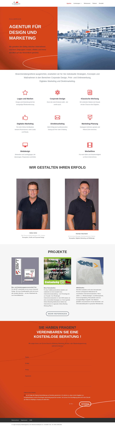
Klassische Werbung (90, 99)
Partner (95, 3)
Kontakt (101, 3)
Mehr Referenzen (57, 314)
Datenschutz (15, 420)
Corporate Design (57, 99)
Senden (85, 404)
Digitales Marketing (25, 124)
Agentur (69, 3)
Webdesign (25, 151)
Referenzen (87, 3)
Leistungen (76, 3)
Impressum (24, 420)
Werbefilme (90, 151)
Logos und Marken (25, 99)
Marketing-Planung (90, 124)
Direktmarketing (57, 124)
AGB (30, 420)
